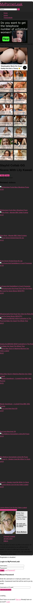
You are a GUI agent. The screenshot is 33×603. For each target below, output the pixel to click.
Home (6, 13)
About (2, 175)
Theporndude (8, 17)
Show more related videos (8, 510)
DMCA (6, 541)
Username (3, 566)
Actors (6, 15)
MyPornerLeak (11, 4)
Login (2, 570)
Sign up (18, 599)
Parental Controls (9, 536)
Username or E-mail (6, 587)
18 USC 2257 (8, 538)
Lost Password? (10, 570)
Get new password (6, 589)
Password (3, 568)
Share (7, 175)
